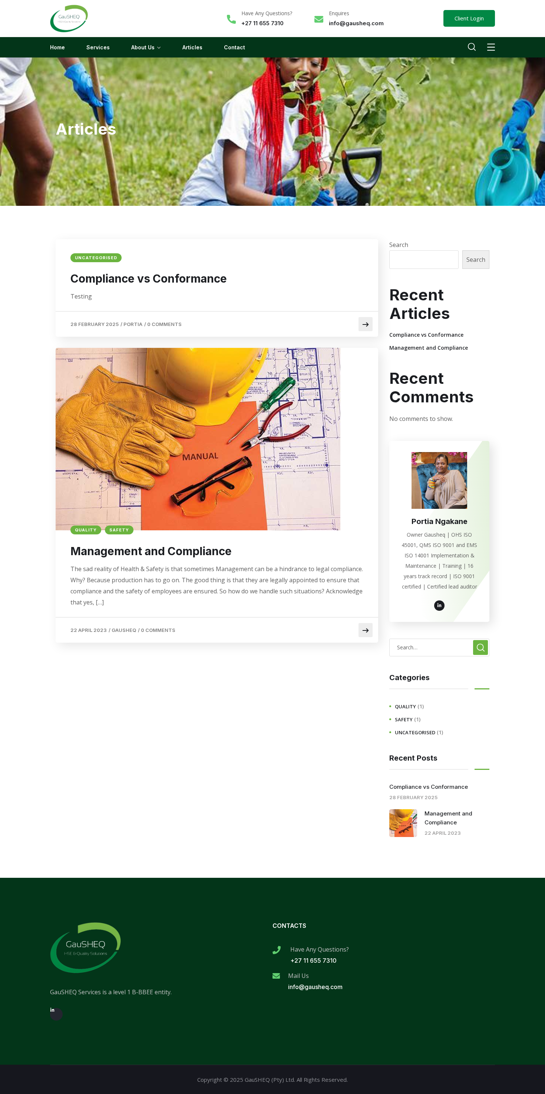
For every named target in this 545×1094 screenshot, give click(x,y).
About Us (143, 47)
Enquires (339, 13)
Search (398, 245)
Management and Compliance (151, 551)
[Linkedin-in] (56, 1014)
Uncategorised (96, 257)
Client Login (469, 18)
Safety (119, 530)
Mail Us (298, 976)
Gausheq (124, 630)
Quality (86, 530)
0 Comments (164, 324)
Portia (132, 324)
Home (57, 47)
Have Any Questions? (266, 13)
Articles (192, 47)
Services (98, 47)
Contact (234, 47)
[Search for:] (439, 647)
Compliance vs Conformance (148, 278)
